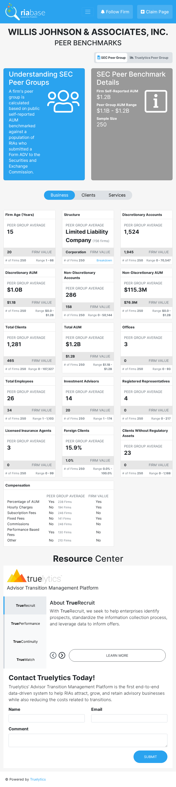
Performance (25, 623)
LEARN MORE (117, 655)
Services (117, 195)
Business (59, 195)
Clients (88, 195)
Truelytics (38, 779)
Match (26, 659)
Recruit (25, 605)
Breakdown (104, 260)
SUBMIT (150, 757)
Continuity (25, 641)
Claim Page (157, 11)
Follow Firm (117, 11)
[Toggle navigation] (88, 12)
